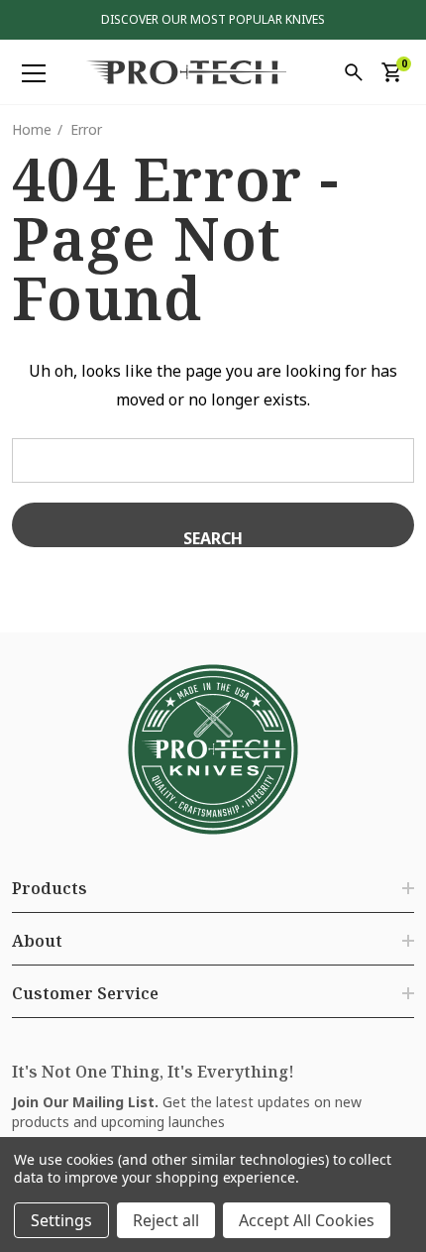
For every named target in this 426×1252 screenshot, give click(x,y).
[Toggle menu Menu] (34, 73)
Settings (61, 1220)
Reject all (166, 1220)
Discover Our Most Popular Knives (213, 19)
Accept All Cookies (306, 1220)
